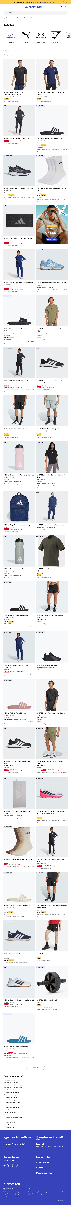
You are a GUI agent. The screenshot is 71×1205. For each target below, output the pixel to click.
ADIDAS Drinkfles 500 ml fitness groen (17, 569)
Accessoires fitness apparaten (13, 1120)
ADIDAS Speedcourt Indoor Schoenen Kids (51, 283)
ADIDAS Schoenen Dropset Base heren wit (19, 1000)
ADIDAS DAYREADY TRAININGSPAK (16, 381)
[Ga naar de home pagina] (33, 7)
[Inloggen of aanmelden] (61, 7)
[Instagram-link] (12, 1165)
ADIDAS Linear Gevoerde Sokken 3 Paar (18, 859)
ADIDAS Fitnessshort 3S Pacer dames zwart (50, 616)
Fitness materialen (9, 1122)
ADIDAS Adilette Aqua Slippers (15, 713)
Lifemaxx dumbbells (9, 1112)
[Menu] (5, 7)
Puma (26, 42)
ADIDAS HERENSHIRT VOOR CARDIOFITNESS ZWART (13, 93)
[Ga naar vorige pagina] (28, 1068)
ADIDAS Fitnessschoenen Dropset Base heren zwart (51, 382)
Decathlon (11, 42)
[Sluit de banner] (66, 2)
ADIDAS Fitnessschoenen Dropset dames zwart (19, 762)
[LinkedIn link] (16, 1165)
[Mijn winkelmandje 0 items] (65, 7)
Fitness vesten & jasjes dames (12, 1115)
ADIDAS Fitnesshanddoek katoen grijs (17, 811)
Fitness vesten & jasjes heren (12, 1117)
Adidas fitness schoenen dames (13, 1085)
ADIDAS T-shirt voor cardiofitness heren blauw (51, 93)
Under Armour (41, 42)
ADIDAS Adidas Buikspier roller (47, 1000)
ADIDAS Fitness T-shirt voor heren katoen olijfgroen (51, 330)
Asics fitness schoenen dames (13, 1090)
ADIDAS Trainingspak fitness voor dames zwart (51, 860)
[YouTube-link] (8, 1165)
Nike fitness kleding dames (11, 1095)
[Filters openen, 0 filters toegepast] (5, 50)
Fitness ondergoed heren (11, 1107)
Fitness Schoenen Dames (11, 1092)
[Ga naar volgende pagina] (43, 1068)
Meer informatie (51, 239)
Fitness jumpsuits (8, 1127)
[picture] (19, 74)
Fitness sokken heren (10, 1105)
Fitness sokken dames (10, 1097)
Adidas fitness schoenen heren (13, 1087)
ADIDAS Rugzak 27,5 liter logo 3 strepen (18, 525)
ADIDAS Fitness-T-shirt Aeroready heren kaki (50, 570)
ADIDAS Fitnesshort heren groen (48, 429)
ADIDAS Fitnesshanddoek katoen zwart (18, 239)
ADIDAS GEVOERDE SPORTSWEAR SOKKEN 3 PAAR (52, 189)
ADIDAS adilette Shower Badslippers (49, 138)
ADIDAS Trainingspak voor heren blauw (50, 525)
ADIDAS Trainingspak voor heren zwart (17, 138)
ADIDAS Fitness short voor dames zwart (51, 954)
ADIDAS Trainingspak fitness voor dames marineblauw (18, 284)
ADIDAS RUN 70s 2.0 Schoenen (15, 954)
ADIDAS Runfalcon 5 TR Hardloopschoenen (19, 188)
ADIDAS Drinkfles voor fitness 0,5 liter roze (19, 475)
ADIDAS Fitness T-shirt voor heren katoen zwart (51, 714)
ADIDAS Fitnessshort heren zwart (15, 429)
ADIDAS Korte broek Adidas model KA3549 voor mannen (52, 906)
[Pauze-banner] (63, 2)
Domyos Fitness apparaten (11, 1100)
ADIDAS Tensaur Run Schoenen (47, 665)
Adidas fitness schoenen (11, 1082)
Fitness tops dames (9, 1110)
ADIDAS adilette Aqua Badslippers (16, 615)
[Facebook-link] (4, 1165)
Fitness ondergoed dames (11, 1102)
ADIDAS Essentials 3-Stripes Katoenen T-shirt (51, 476)
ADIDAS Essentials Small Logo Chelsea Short (50, 762)
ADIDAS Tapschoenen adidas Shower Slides (17, 330)
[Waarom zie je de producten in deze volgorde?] (4, 55)
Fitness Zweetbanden (10, 1125)
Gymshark (56, 42)
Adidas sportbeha (9, 1080)
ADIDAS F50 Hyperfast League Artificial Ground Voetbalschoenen (50, 812)
